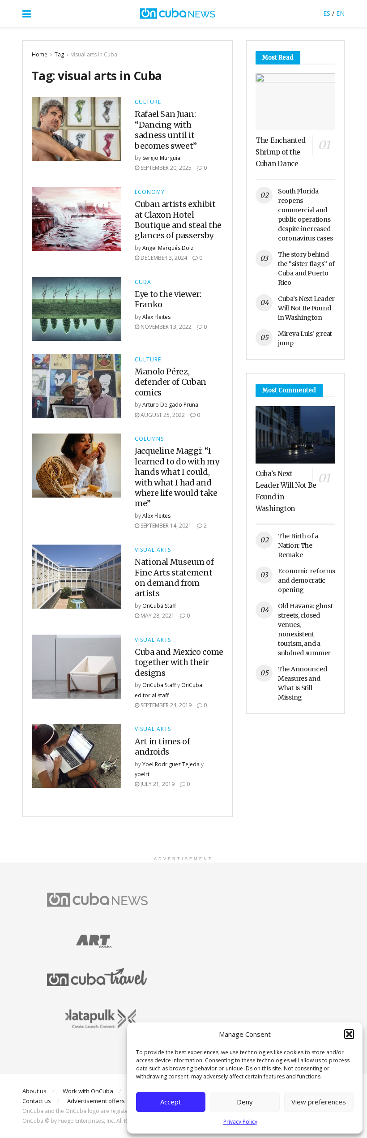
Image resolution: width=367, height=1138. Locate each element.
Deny (245, 1101)
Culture (148, 102)
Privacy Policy (240, 1121)
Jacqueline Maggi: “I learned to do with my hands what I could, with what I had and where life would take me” (177, 477)
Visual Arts (153, 550)
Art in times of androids (162, 746)
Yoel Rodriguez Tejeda (171, 764)
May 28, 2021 (157, 615)
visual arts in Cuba (94, 54)
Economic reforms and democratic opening (306, 580)
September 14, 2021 (165, 525)
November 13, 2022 (165, 327)
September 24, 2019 (165, 705)
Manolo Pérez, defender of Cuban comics (170, 382)
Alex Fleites (156, 317)
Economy (150, 192)
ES (326, 13)
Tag (59, 54)
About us (34, 1091)
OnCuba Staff (159, 606)
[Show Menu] (26, 13)
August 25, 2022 (162, 415)
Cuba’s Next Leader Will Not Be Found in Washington (306, 308)
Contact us (36, 1101)
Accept (170, 1101)
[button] (349, 1034)
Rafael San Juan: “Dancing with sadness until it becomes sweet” (166, 129)
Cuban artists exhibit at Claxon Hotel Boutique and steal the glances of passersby (178, 219)
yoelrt (142, 774)
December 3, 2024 (163, 258)
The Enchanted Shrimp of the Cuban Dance (281, 152)
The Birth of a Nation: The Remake (298, 545)
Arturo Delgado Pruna (170, 404)
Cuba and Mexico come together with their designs (179, 662)
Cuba (143, 282)
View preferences (318, 1101)
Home (39, 54)
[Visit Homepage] (177, 13)
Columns (149, 439)
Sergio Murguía (161, 158)
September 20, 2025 (165, 168)
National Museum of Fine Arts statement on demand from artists (174, 577)
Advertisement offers (96, 1101)
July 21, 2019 (157, 784)
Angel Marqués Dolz (167, 248)
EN (340, 13)
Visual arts (153, 640)
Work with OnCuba (88, 1091)
